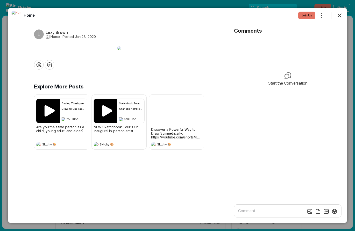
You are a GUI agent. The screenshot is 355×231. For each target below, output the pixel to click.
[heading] (56, 145)
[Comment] (49, 65)
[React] (38, 64)
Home (55, 37)
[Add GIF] (326, 211)
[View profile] (38, 144)
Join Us (306, 15)
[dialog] (177, 115)
